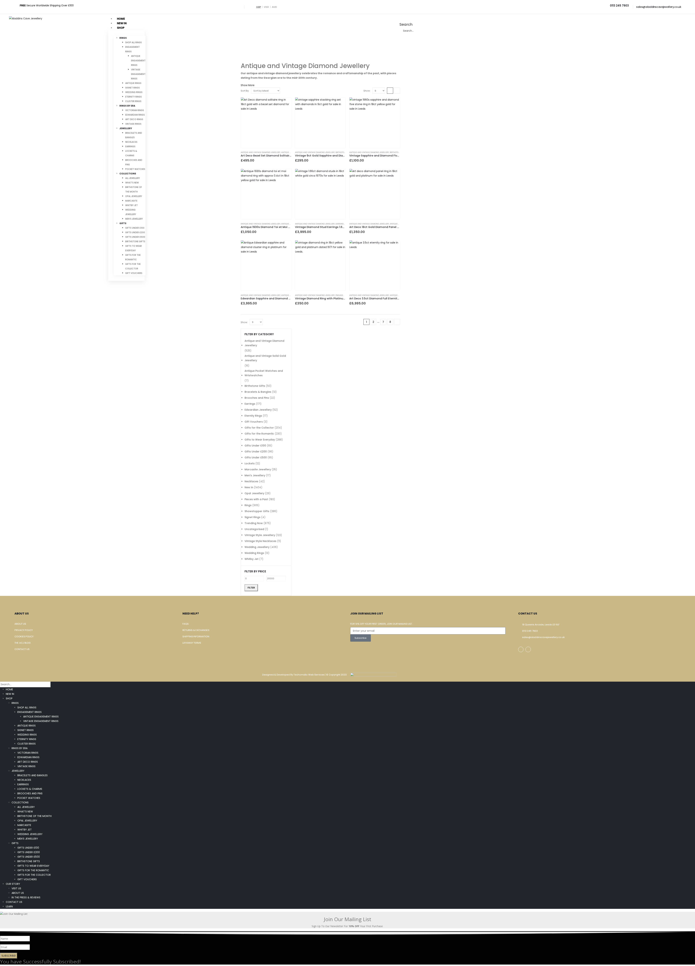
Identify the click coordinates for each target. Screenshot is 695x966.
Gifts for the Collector (259, 427)
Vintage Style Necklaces (260, 541)
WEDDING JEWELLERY (30, 834)
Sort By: (245, 90)
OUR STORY (13, 884)
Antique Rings (397, 295)
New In (249, 487)
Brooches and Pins (257, 398)
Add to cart (285, 103)
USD (266, 7)
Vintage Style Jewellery (260, 535)
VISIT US (16, 888)
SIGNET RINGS (132, 87)
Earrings (340, 224)
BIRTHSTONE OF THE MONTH (34, 816)
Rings (248, 505)
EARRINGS (130, 146)
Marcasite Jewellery (258, 469)
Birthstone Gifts (344, 152)
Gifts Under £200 (256, 451)
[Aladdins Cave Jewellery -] (25, 18)
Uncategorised (254, 529)
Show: (366, 90)
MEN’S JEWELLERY (134, 218)
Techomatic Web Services (309, 674)
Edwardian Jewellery (258, 410)
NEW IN (10, 694)
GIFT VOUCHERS (133, 273)
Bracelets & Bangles (258, 392)
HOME (9, 689)
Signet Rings (252, 517)
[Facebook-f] (521, 649)
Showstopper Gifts (257, 511)
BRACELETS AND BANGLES (32, 775)
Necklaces (251, 481)
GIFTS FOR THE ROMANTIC (33, 870)
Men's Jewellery (255, 475)
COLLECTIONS (127, 173)
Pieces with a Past (256, 499)
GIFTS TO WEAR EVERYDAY (33, 866)
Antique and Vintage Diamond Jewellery (260, 152)
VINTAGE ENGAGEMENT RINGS (138, 74)
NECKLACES (131, 141)
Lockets (250, 463)
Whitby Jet (251, 559)
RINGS (123, 37)
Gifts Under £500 (256, 457)
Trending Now (254, 523)
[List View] (397, 91)
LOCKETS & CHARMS (29, 789)
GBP (258, 7)
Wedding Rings (254, 553)
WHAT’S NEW (132, 182)
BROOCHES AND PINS (30, 793)
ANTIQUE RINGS (133, 83)
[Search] (453, 31)
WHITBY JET (131, 205)
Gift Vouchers (254, 421)
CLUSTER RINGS (133, 101)
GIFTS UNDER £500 (135, 236)
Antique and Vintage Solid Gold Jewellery (265, 358)
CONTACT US (14, 902)
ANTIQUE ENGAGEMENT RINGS (138, 60)
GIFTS (122, 223)
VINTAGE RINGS (133, 123)
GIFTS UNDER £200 (135, 232)
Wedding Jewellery (257, 547)
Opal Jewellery (254, 493)
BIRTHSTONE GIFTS (135, 241)
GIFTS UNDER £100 (134, 227)
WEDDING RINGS (133, 92)
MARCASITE (131, 200)
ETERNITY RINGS (133, 96)
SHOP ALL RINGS (133, 42)
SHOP (9, 698)
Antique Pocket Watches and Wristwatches (264, 373)
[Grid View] (390, 91)
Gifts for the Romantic (259, 433)
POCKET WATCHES (135, 169)
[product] (266, 123)
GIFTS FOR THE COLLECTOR (34, 875)
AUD (274, 7)
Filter (251, 587)
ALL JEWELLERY (132, 178)
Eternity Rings (253, 416)
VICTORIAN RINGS (134, 110)
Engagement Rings (345, 295)
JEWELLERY (125, 128)
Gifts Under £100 (255, 445)
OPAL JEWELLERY (133, 196)
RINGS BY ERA (127, 105)
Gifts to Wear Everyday (260, 439)
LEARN (9, 906)
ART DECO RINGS (134, 119)
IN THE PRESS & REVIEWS (26, 897)
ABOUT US (18, 893)
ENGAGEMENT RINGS (29, 712)
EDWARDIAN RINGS (135, 114)
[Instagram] (528, 649)
